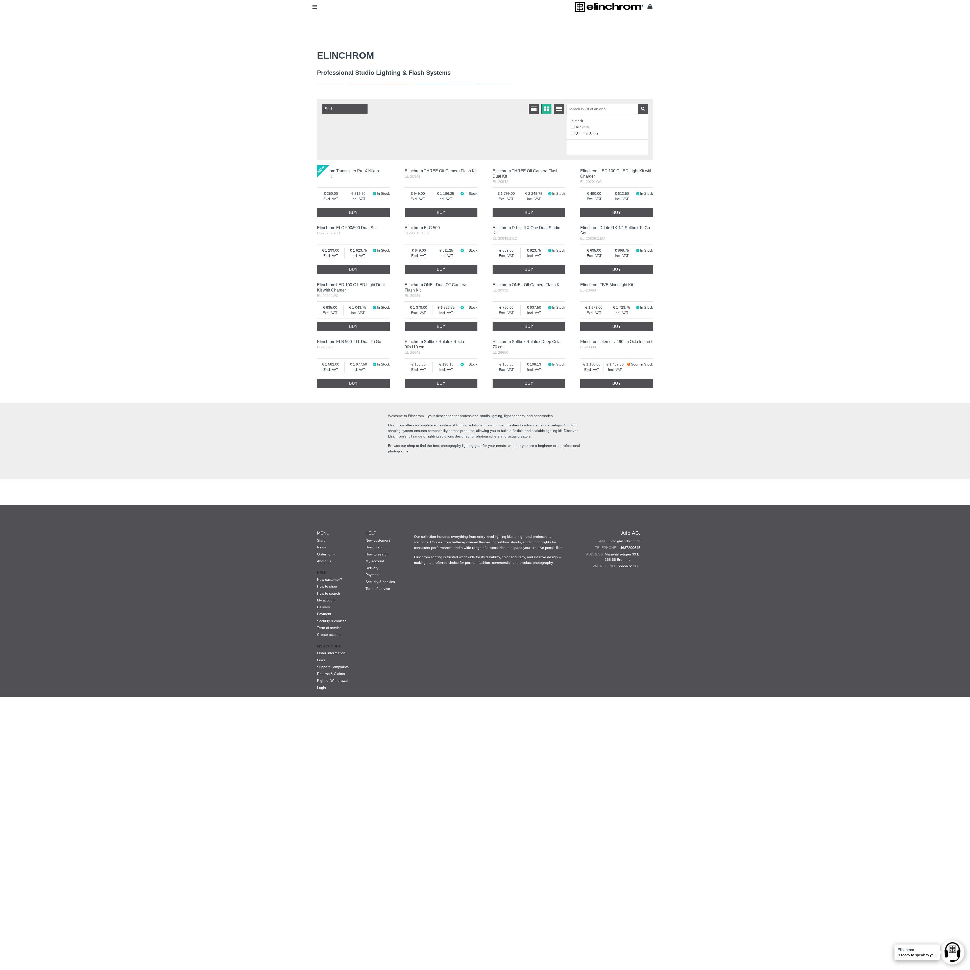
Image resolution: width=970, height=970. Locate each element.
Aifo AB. (630, 533)
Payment (324, 614)
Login (321, 688)
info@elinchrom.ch (625, 541)
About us (324, 561)
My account (326, 600)
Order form (326, 554)
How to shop (327, 586)
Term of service (329, 628)
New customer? (329, 579)
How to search (328, 593)
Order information (331, 653)
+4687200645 (629, 548)
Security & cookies (331, 621)
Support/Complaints (333, 667)
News (321, 547)
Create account (329, 635)
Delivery (323, 607)
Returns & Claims (331, 674)
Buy (353, 212)
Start (321, 540)
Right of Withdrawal (332, 680)
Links (321, 660)
